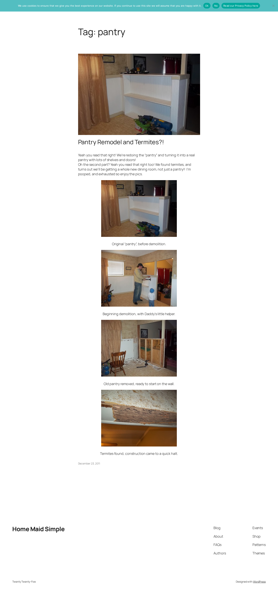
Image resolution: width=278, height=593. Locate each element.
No (216, 5)
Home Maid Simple (38, 529)
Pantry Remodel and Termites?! (121, 142)
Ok (207, 5)
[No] (273, 6)
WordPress (259, 581)
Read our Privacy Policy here (240, 5)
